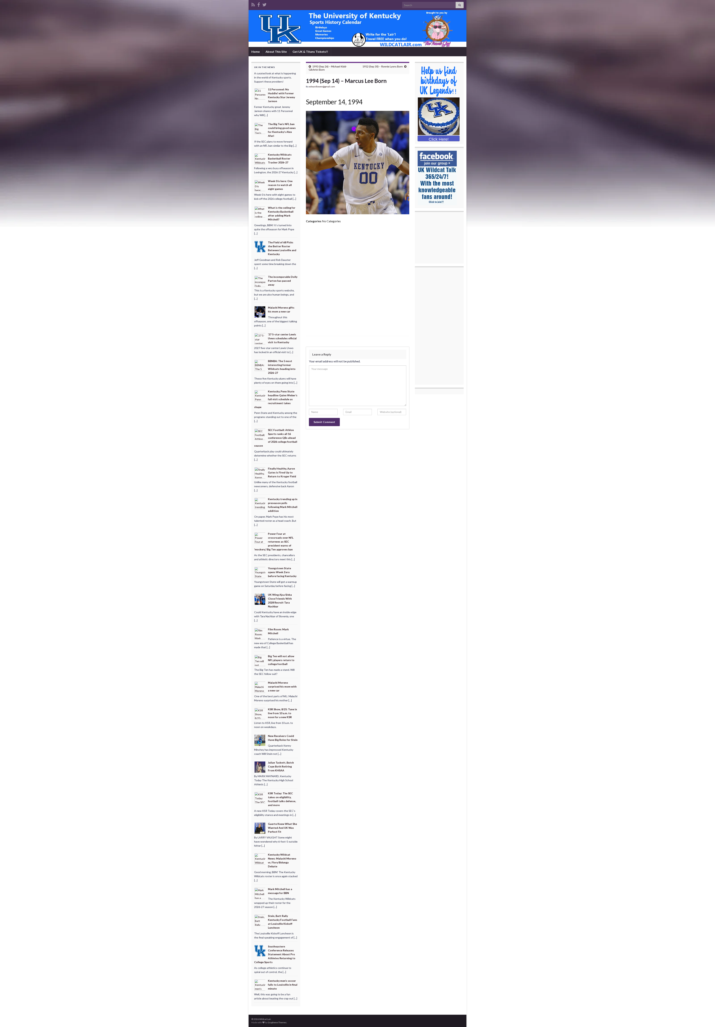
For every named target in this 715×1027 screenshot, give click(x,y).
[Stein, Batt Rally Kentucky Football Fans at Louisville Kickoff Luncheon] (260, 920)
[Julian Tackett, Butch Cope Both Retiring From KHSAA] (260, 766)
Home (255, 51)
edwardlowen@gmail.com (322, 86)
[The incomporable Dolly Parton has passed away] (260, 280)
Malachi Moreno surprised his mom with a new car (282, 686)
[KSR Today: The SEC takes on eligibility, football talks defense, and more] (260, 797)
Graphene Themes (277, 1022)
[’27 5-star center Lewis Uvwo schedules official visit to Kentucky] (260, 338)
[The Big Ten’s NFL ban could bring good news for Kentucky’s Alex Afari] (260, 128)
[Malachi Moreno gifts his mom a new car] (260, 311)
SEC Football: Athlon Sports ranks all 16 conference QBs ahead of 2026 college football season (275, 437)
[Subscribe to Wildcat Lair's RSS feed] (253, 4)
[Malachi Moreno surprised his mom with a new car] (260, 686)
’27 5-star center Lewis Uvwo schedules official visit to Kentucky (282, 338)
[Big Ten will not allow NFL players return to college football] (260, 660)
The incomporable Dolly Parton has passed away (282, 280)
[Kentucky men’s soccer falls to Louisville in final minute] (260, 984)
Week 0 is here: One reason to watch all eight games (280, 184)
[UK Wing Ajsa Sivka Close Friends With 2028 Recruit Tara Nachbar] (260, 598)
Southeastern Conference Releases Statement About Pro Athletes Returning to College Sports (274, 954)
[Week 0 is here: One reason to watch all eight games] (260, 185)
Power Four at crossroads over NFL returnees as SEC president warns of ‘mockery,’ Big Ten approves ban (273, 541)
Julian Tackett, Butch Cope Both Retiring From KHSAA (281, 766)
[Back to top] (706, 1018)
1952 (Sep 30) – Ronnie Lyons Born (383, 66)
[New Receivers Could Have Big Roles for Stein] (260, 740)
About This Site (276, 51)
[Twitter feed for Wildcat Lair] (264, 4)
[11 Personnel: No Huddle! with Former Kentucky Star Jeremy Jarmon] (260, 93)
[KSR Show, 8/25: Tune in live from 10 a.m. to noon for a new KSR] (260, 713)
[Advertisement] (357, 254)
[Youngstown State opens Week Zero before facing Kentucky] (260, 572)
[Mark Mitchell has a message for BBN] (260, 893)
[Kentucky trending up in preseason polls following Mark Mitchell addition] (260, 503)
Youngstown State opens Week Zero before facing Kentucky (282, 572)
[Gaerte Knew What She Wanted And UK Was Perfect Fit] (260, 827)
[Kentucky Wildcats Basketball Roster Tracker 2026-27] (260, 158)
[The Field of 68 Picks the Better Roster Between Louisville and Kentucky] (260, 246)
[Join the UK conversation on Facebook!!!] (258, 4)
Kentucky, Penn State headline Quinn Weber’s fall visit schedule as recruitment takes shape (275, 399)
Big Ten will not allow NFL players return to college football (281, 660)
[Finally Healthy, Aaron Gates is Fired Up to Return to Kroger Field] (260, 472)
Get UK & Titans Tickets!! (310, 51)
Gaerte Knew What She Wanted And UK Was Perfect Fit (282, 827)
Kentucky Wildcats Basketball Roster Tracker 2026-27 (280, 158)
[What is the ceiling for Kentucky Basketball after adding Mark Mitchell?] (260, 211)
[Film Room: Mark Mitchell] (260, 633)
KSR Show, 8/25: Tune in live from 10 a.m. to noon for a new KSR (282, 713)
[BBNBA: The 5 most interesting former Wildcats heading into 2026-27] (260, 364)
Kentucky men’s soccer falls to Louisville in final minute (282, 984)
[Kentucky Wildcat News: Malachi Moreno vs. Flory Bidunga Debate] (260, 858)
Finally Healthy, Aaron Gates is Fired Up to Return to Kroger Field (282, 472)
